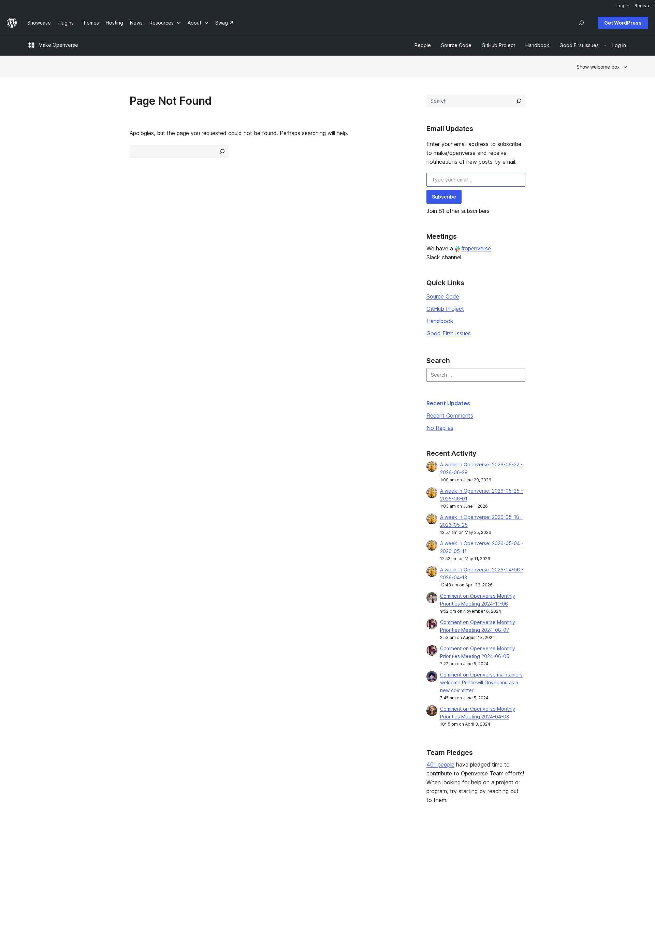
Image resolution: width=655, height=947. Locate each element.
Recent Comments (449, 415)
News (33, 860)
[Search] (518, 100)
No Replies (439, 427)
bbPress (525, 871)
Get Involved (406, 849)
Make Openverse (58, 45)
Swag (401, 882)
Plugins (157, 871)
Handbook (439, 321)
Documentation (287, 860)
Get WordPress (623, 23)
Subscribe (444, 197)
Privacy (35, 882)
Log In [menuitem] (622, 5)
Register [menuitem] (643, 5)
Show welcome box (598, 67)
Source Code (442, 296)
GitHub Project (445, 308)
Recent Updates (448, 403)
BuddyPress (529, 882)
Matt (521, 860)
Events (399, 860)
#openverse (476, 248)
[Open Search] (581, 23)
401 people (440, 764)
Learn (276, 849)
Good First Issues (448, 333)
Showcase (160, 849)
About (34, 849)
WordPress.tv (288, 882)
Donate (403, 871)
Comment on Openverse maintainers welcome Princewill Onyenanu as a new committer (481, 682)
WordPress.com (533, 849)
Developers (283, 871)
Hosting (36, 871)
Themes (158, 860)
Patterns (158, 882)
